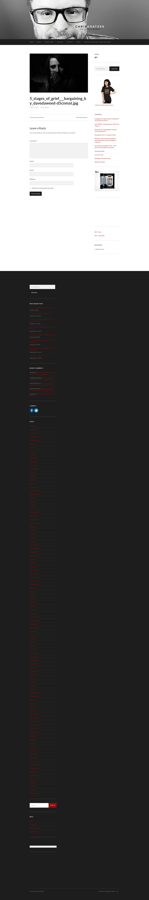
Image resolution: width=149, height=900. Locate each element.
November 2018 (34, 548)
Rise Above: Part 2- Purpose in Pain (105, 135)
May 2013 (33, 747)
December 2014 (34, 692)
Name (32, 161)
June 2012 (33, 786)
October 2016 (34, 624)
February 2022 (34, 462)
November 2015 (34, 664)
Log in (31, 821)
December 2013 (34, 721)
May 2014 (33, 703)
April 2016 (33, 646)
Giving (78, 42)
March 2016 (33, 649)
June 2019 (33, 534)
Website (32, 179)
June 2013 (33, 743)
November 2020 (34, 491)
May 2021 (33, 480)
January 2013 (34, 761)
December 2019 (34, 516)
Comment (33, 141)
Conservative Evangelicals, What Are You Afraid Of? (42, 341)
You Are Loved (99, 155)
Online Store (49, 42)
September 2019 (34, 523)
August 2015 (33, 674)
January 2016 (34, 656)
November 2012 (34, 768)
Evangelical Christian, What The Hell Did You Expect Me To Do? (107, 119)
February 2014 (34, 714)
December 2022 (34, 429)
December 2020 (34, 487)
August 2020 (33, 498)
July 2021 (32, 473)
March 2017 (33, 606)
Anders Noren (110, 891)
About (39, 42)
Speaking (60, 42)
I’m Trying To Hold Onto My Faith (39, 313)
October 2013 (34, 729)
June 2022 (33, 447)
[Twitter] (36, 410)
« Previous (37, 117)
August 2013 (33, 736)
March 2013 (33, 754)
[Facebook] (32, 410)
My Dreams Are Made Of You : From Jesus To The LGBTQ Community (105, 146)
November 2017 (34, 577)
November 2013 (34, 725)
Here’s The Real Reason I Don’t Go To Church (43, 308)
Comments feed (34, 828)
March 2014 (33, 710)
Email (32, 170)
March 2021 (33, 483)
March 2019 (33, 541)
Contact (70, 42)
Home (31, 42)
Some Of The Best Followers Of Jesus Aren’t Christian (42, 328)
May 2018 (33, 559)
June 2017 (33, 595)
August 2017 (33, 588)
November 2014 (34, 696)
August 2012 (33, 779)
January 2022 (34, 465)
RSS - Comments (100, 235)
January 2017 (34, 613)
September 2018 (34, 555)
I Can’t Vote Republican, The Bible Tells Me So (43, 335)
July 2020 (32, 501)
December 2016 (34, 617)
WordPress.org (34, 832)
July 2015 (32, 678)
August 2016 (33, 631)
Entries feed (33, 824)
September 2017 (34, 584)
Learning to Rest (99, 151)
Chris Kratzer (39, 891)
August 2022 (33, 444)
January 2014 (34, 718)
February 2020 (34, 512)
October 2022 (34, 436)
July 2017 (32, 592)
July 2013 (32, 739)
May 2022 (33, 451)
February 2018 (34, 570)
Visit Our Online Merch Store (104, 105)
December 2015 (34, 660)
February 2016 (34, 653)
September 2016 (34, 628)
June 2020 (33, 505)
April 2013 (33, 750)
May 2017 (33, 599)
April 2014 (33, 707)
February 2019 (34, 545)
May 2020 (33, 509)
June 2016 (33, 638)
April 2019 (33, 537)
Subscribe (114, 68)
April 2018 (33, 563)
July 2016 (32, 635)
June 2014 (33, 700)
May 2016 (33, 642)
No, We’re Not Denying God (38, 356)
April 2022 (33, 455)
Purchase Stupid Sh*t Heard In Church (97, 42)
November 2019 (34, 519)
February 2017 (34, 610)
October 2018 (34, 552)
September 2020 (34, 494)
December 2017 (34, 573)
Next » (82, 117)
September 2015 (34, 671)
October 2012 (34, 772)
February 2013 (34, 757)
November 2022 (34, 433)
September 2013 (34, 732)
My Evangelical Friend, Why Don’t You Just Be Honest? (42, 349)
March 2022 (33, 458)
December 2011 (34, 793)
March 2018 (33, 566)
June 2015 (33, 682)
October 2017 (34, 581)
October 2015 (34, 667)
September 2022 (34, 440)
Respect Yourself (100, 162)
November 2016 (34, 620)
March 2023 (33, 426)
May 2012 (33, 790)
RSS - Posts (98, 232)
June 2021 (33, 476)
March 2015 (33, 689)
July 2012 (32, 783)
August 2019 (33, 527)
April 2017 (33, 602)
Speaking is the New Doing (102, 158)
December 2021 (34, 469)
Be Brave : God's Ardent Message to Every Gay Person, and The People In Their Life (105, 140)
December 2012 (34, 765)
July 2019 (32, 530)
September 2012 (34, 775)
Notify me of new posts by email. (43, 188)
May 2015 (33, 685)
